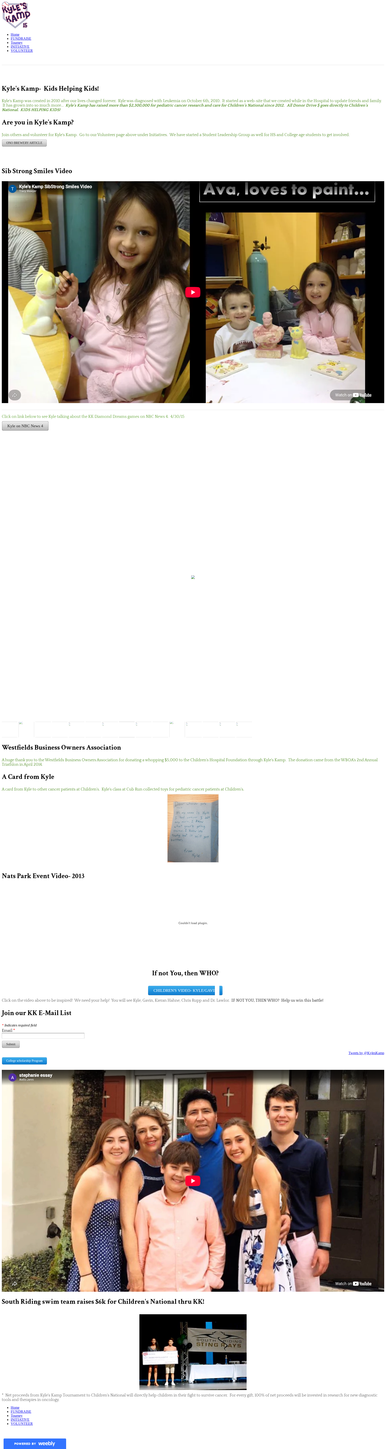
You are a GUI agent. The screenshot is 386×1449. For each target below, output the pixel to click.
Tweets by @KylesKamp (366, 1053)
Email (8, 1030)
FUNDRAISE (21, 38)
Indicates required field (19, 1025)
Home (15, 34)
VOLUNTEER (22, 51)
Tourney (17, 42)
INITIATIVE (20, 46)
